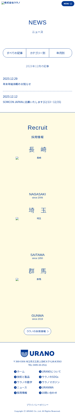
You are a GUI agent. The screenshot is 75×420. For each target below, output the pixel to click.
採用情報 (22, 392)
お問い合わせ (49, 392)
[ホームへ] (11, 3)
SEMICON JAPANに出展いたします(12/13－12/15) (32, 102)
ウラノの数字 (24, 382)
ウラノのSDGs (50, 377)
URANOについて (51, 371)
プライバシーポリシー (37, 405)
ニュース (22, 387)
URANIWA (48, 387)
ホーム (21, 371)
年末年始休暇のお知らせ (17, 84)
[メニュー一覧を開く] (68, 3)
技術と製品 (23, 377)
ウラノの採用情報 (38, 331)
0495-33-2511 (40, 365)
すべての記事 (15, 53)
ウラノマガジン (51, 382)
